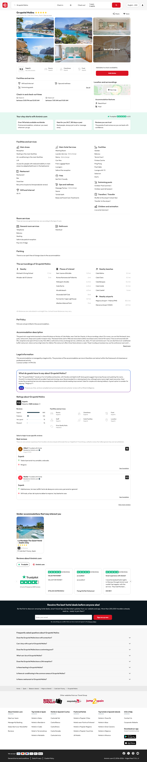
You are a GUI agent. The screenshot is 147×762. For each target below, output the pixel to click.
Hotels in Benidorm (38, 722)
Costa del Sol (55, 718)
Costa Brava (55, 727)
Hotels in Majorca (104, 731)
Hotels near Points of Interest (84, 722)
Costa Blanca (55, 722)
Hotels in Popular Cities (82, 718)
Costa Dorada (56, 731)
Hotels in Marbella (38, 735)
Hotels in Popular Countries (83, 731)
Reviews (11, 731)
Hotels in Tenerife (104, 718)
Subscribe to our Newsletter (18, 727)
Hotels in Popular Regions (83, 727)
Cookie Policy (49, 758)
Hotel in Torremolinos (39, 731)
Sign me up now (102, 617)
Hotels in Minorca (104, 735)
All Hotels (77, 735)
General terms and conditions (18, 758)
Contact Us (128, 718)
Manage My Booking (15, 722)
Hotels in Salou (37, 718)
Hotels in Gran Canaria (106, 727)
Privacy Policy (92, 622)
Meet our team (13, 718)
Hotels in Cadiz (37, 727)
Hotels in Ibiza (103, 722)
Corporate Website (131, 722)
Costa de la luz (56, 735)
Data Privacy (36, 758)
